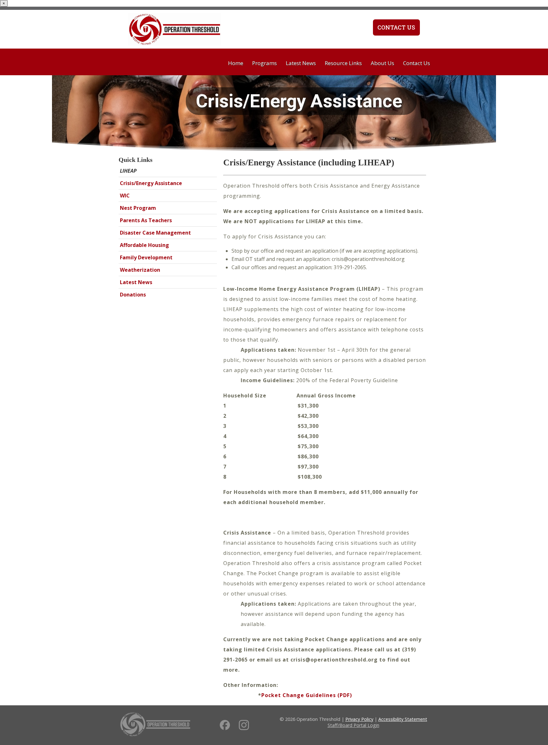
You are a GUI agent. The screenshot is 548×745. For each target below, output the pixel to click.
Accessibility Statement (402, 719)
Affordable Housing (144, 245)
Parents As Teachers (146, 220)
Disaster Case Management (155, 232)
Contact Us (396, 27)
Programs (264, 63)
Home (235, 63)
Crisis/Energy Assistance (151, 183)
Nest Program (138, 207)
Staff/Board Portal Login (353, 725)
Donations (133, 294)
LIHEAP (128, 170)
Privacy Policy (359, 719)
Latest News (301, 63)
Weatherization (140, 269)
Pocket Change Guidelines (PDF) (306, 695)
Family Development (146, 257)
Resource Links (343, 63)
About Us (382, 63)
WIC (125, 195)
